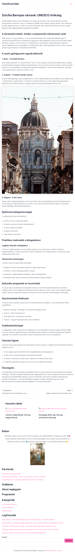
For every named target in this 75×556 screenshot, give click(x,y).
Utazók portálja (10, 3)
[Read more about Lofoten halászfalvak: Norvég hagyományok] (20, 410)
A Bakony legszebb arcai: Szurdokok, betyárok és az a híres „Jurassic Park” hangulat (30, 529)
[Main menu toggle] (71, 4)
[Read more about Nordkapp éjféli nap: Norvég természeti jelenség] (54, 410)
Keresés (4, 537)
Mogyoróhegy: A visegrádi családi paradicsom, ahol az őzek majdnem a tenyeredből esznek (32, 523)
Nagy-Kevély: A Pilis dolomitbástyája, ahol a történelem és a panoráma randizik (28, 519)
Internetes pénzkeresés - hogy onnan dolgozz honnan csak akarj (24, 477)
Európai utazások (7, 507)
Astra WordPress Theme (54, 551)
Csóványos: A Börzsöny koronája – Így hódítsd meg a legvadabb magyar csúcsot (29, 526)
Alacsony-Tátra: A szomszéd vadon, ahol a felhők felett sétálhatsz (24, 533)
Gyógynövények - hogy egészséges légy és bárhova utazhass (23, 480)
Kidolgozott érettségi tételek (11, 474)
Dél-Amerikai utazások (9, 504)
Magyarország (7, 511)
